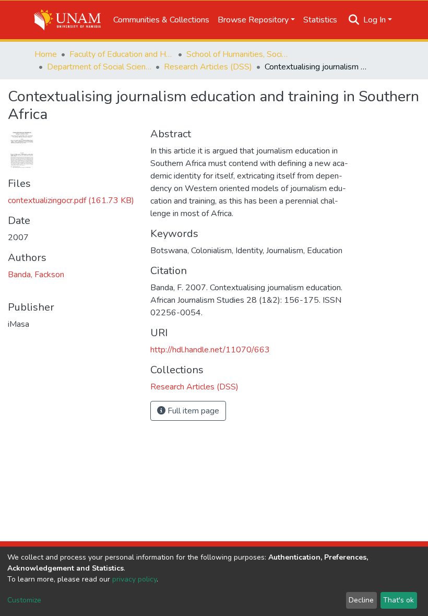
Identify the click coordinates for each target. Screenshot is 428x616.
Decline (361, 600)
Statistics (320, 20)
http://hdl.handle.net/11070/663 (210, 350)
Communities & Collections (161, 20)
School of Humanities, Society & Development (238, 54)
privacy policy (134, 579)
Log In (374, 20)
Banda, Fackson (36, 274)
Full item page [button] (192, 411)
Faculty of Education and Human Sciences (121, 54)
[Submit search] (354, 20)
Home (45, 54)
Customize (24, 600)
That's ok (398, 600)
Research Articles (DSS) (208, 67)
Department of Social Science (99, 67)
